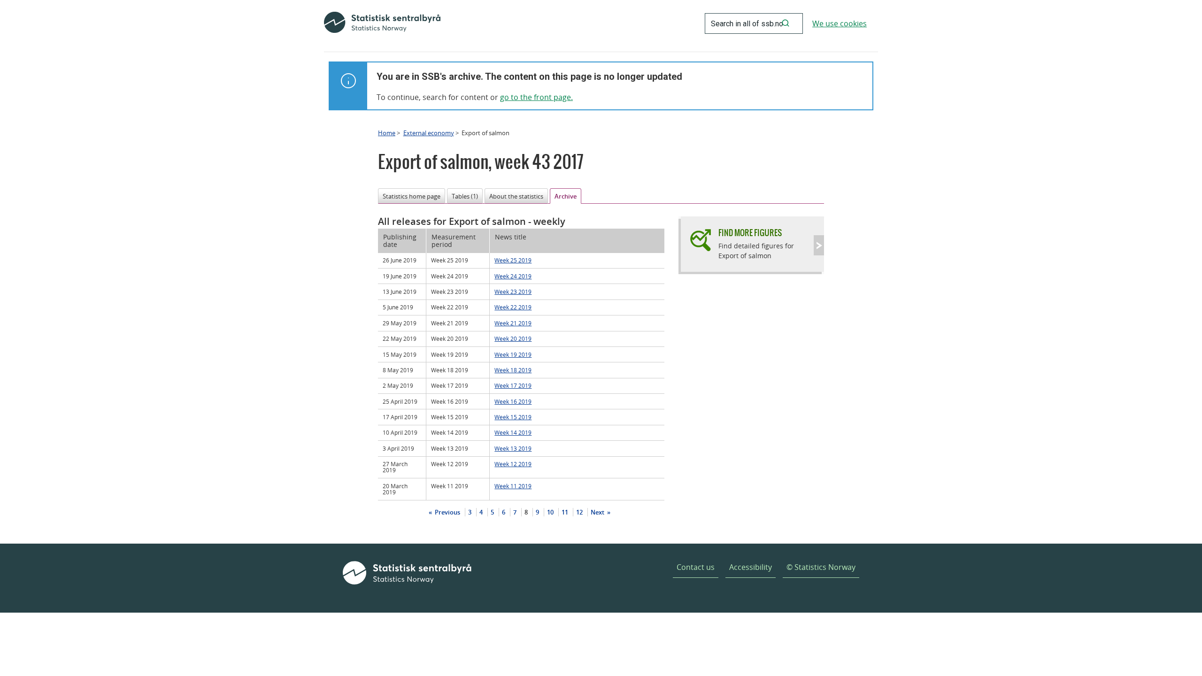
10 (550, 512)
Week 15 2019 (513, 417)
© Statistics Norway (820, 567)
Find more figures (750, 232)
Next (598, 512)
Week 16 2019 (513, 401)
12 (579, 512)
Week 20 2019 (513, 338)
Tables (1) (465, 196)
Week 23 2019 (513, 291)
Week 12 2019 (513, 464)
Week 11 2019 (513, 486)
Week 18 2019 (513, 370)
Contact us (696, 567)
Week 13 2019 (513, 448)
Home (386, 133)
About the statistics (516, 196)
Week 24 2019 (513, 276)
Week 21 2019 (513, 323)
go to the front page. (536, 97)
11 (565, 512)
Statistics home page (411, 196)
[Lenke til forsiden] (382, 23)
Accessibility (750, 567)
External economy (428, 133)
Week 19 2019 (513, 354)
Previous (446, 512)
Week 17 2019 (513, 385)
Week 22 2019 (513, 307)
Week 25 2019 (513, 260)
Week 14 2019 (513, 432)
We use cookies (839, 23)
